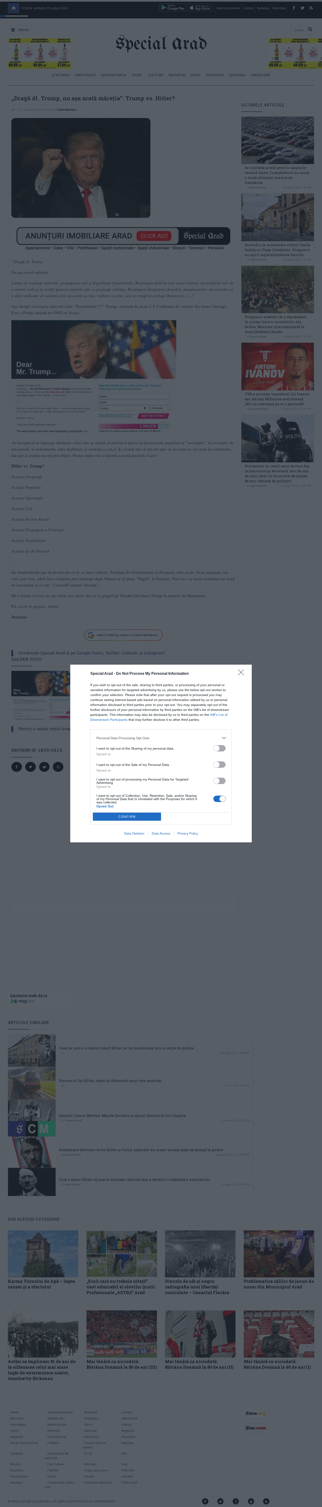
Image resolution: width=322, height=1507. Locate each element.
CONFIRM (127, 817)
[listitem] (161, 737)
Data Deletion (134, 833)
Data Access (161, 833)
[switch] (219, 748)
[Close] (242, 673)
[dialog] (161, 753)
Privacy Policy (188, 833)
